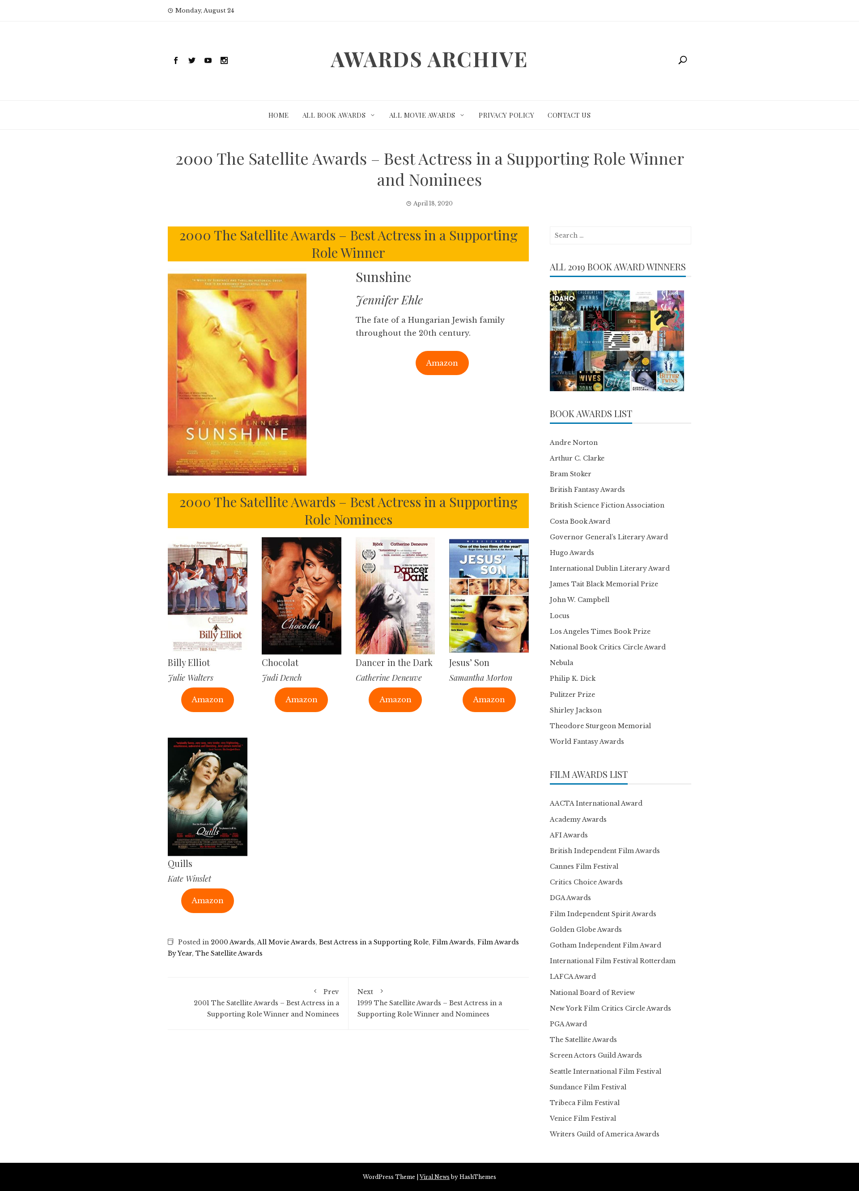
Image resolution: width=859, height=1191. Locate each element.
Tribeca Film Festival (585, 1103)
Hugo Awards (572, 553)
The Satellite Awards (229, 953)
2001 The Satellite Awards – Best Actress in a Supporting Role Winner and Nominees (266, 1003)
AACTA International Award (596, 803)
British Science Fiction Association (607, 505)
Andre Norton (574, 443)
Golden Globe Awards (586, 930)
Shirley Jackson (576, 710)
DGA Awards (570, 898)
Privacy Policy (506, 115)
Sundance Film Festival (588, 1087)
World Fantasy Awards (587, 742)
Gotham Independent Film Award (605, 945)
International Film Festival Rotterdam (613, 961)
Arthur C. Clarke (577, 458)
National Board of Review (592, 993)
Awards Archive (429, 59)
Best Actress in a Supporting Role (374, 942)
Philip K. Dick (572, 678)
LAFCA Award (573, 977)
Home (278, 115)
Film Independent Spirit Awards (603, 914)
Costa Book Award (580, 521)
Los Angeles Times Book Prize (600, 632)
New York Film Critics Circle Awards (610, 1008)
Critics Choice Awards (586, 882)
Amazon (442, 363)
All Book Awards (334, 115)
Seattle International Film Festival (605, 1071)
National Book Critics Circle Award (608, 647)
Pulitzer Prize (572, 695)
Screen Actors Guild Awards (596, 1055)
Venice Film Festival (583, 1118)
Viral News (435, 1177)
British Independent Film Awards (605, 851)
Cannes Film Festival (584, 866)
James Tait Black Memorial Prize (604, 584)
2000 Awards (232, 942)
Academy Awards (578, 819)
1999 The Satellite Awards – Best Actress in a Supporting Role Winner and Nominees (429, 1003)
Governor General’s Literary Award (609, 537)
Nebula (561, 663)
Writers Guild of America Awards (604, 1134)
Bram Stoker (570, 474)
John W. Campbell (579, 600)
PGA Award (568, 1024)
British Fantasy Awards (587, 490)
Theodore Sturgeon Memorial (600, 726)
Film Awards (453, 942)
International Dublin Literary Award (610, 568)
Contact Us (569, 115)
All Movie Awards (422, 115)
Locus (560, 616)
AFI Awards (569, 835)
